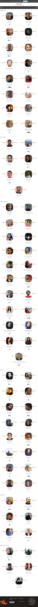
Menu (2, 7)
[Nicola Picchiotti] (9, 516)
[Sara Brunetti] (9, 124)
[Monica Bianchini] (28, 32)
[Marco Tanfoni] (9, 264)
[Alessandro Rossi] (28, 407)
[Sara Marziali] (28, 310)
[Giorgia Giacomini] (28, 423)
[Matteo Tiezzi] (28, 159)
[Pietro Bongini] (28, 174)
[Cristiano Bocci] (9, 108)
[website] (28, 560)
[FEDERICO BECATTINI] (28, 124)
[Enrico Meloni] (28, 468)
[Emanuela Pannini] (19, 581)
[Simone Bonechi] (28, 143)
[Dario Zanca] (9, 407)
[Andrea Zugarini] (9, 376)
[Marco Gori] (9, 16)
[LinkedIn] (9, 183)
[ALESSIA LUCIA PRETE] (9, 310)
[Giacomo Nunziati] (9, 294)
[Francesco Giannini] (9, 143)
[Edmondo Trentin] (28, 63)
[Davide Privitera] (9, 278)
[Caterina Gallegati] (28, 341)
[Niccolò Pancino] (19, 190)
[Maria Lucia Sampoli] (9, 94)
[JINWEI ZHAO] (9, 532)
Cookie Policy (12, 603)
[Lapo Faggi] (9, 483)
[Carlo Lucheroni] (28, 108)
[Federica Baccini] (28, 483)
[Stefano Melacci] (9, 47)
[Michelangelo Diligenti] (9, 63)
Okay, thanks (25, 1)
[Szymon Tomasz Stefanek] (28, 501)
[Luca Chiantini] (28, 94)
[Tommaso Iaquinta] (28, 294)
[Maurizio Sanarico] (28, 532)
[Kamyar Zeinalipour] (28, 278)
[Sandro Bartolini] (9, 79)
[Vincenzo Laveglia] (28, 391)
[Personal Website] (10, 183)
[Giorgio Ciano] (28, 452)
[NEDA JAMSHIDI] (9, 341)
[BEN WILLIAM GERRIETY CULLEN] (9, 325)
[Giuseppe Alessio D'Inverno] (28, 207)
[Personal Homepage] (9, 117)
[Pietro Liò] (28, 516)
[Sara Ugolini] (9, 501)
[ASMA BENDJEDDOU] (28, 325)
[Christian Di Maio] (28, 551)
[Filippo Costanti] (9, 251)
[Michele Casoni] (28, 237)
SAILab (19, 4)
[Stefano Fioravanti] (9, 174)
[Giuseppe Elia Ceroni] (28, 251)
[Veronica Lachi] (28, 223)
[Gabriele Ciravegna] (9, 452)
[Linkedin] (29, 287)
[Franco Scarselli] (28, 47)
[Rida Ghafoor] (9, 237)
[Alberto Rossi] (9, 423)
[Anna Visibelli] (9, 468)
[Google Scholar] (10, 117)
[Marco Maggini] (9, 32)
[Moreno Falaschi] (28, 16)
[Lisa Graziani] (28, 376)
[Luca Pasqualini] (28, 436)
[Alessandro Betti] (9, 436)
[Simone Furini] (28, 79)
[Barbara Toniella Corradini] (28, 264)
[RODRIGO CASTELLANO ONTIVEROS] (19, 356)
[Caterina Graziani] (9, 223)
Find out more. (19, 1)
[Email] (27, 287)
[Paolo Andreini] (9, 159)
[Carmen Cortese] (28, 567)
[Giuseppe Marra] (9, 391)
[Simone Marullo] (9, 207)
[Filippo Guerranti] (9, 551)
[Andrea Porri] (9, 567)
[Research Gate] (8, 183)
